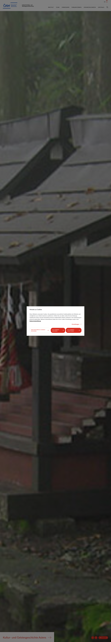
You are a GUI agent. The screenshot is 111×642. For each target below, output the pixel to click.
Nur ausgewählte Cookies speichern (38, 330)
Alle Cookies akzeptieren (70, 330)
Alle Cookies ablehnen (55, 330)
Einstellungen (75, 324)
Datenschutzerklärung (35, 321)
